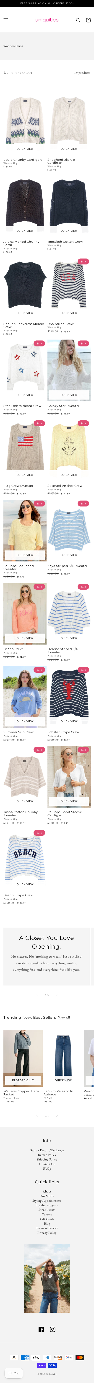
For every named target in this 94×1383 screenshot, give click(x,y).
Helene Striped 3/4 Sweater (62, 651)
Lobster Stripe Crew (63, 732)
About (47, 1191)
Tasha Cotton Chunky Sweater (20, 814)
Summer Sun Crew (18, 732)
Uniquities (51, 1373)
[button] (6, 20)
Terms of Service (47, 1228)
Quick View (25, 148)
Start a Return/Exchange (47, 1150)
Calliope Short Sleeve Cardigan (64, 814)
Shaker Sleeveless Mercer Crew (23, 325)
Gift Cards (47, 1219)
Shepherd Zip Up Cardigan (61, 161)
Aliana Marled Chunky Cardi (21, 243)
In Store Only (23, 1080)
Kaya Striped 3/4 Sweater (67, 566)
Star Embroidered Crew (22, 406)
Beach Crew (13, 649)
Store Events (47, 1210)
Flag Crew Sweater (18, 485)
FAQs (47, 1168)
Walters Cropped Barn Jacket (21, 1093)
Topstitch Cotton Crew (65, 241)
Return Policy (47, 1155)
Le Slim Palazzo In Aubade (58, 1093)
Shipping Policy (47, 1159)
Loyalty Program (47, 1205)
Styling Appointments (47, 1200)
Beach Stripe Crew (18, 895)
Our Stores (47, 1196)
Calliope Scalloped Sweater (18, 567)
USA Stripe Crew (60, 324)
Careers (47, 1214)
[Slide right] (57, 995)
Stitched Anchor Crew (65, 485)
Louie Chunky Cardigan (22, 159)
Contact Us (47, 1164)
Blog (47, 1223)
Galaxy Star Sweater (63, 406)
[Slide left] (37, 995)
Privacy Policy (46, 1233)
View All (64, 1017)
